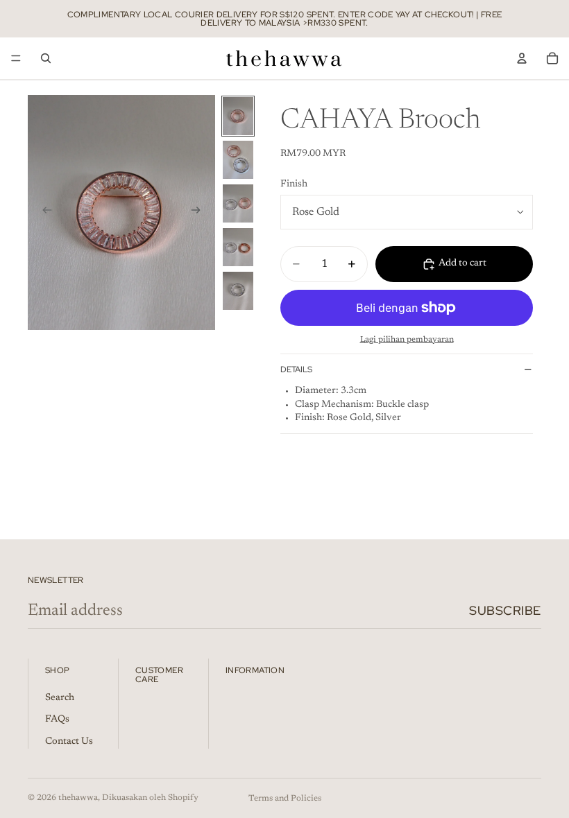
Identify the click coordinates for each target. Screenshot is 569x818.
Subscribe (505, 610)
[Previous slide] (43, 212)
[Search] (46, 58)
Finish (293, 184)
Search (59, 697)
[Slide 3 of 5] (238, 203)
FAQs (57, 719)
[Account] (522, 58)
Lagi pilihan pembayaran (407, 340)
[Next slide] (200, 212)
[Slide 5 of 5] (238, 291)
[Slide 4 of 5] (238, 247)
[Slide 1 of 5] (238, 116)
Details (296, 369)
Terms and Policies (284, 798)
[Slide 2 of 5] (238, 160)
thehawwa (78, 798)
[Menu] (16, 58)
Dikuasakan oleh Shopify (150, 798)
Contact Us (69, 742)
